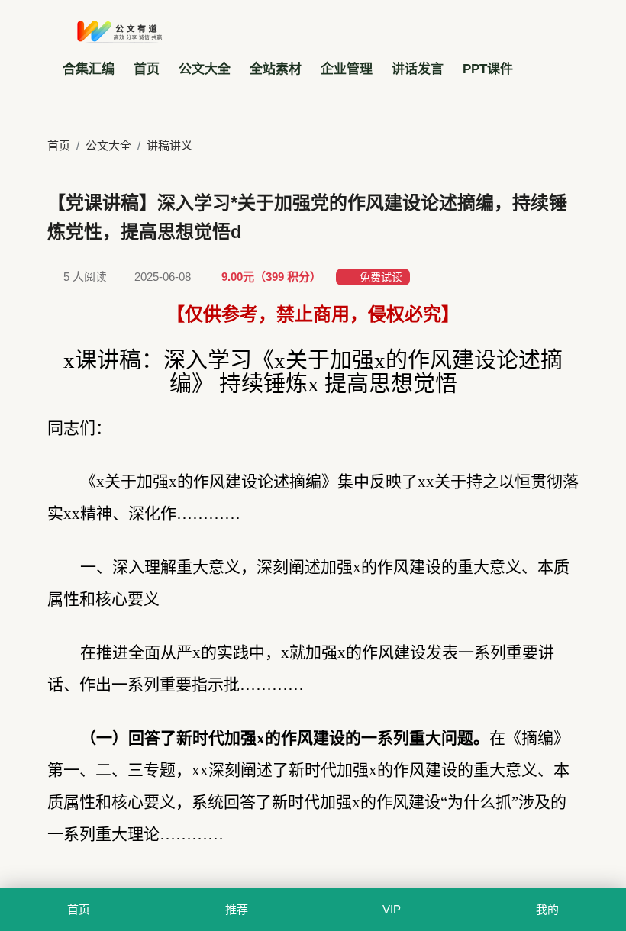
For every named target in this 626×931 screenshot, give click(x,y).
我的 (547, 909)
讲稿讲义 (174, 145)
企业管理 (347, 69)
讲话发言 (418, 69)
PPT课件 (488, 69)
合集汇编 (89, 69)
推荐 (237, 909)
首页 (147, 69)
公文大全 (205, 69)
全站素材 (276, 69)
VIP (392, 909)
